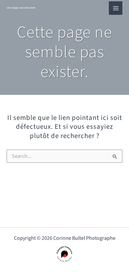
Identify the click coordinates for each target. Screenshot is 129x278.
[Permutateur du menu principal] (115, 8)
